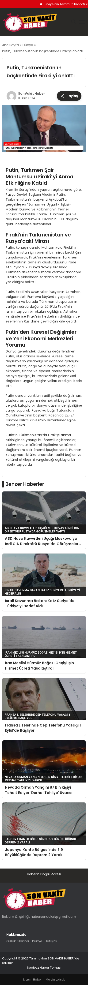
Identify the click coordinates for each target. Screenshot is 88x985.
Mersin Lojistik (55, 979)
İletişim (51, 941)
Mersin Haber (32, 979)
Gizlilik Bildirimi (17, 941)
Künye (37, 941)
